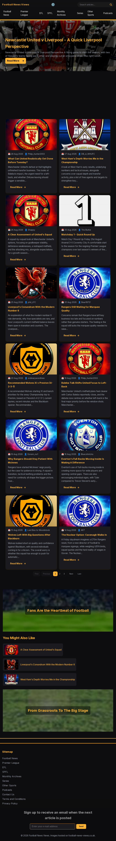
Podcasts (108, 13)
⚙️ (53, 4)
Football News (7, 13)
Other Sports (91, 13)
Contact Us (8, 794)
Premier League (24, 13)
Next (71, 574)
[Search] (111, 5)
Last (79, 574)
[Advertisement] (58, 92)
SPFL (50, 13)
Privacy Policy (10, 803)
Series (80, 13)
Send (81, 826)
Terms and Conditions (14, 799)
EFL (41, 13)
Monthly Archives (61, 13)
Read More (15, 60)
